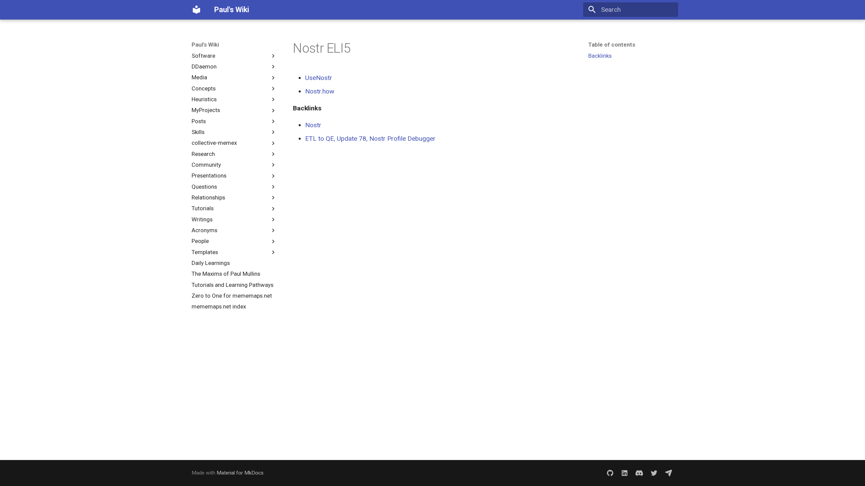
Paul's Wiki (205, 44)
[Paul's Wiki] (197, 10)
